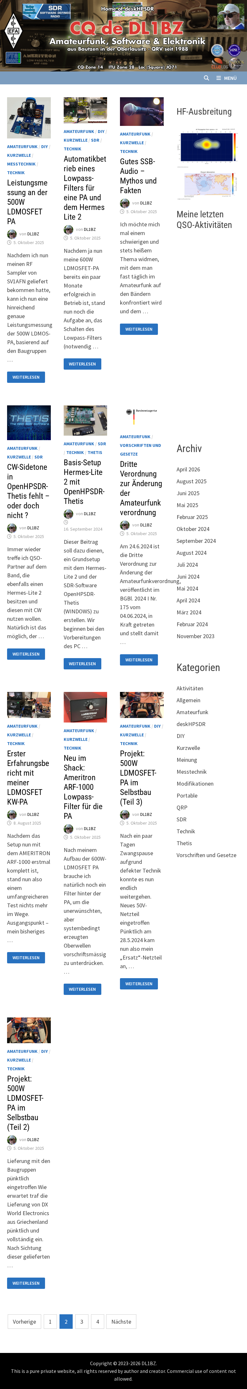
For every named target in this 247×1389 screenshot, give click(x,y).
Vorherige (24, 1321)
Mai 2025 (187, 505)
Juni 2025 (188, 493)
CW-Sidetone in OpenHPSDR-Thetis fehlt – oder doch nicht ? (28, 491)
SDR (95, 140)
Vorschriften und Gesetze (206, 855)
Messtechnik (21, 164)
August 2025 (191, 481)
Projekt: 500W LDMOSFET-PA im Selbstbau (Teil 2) (25, 1103)
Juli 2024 (187, 564)
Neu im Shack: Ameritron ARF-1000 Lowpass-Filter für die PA (83, 787)
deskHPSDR (191, 724)
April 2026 (188, 469)
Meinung (187, 759)
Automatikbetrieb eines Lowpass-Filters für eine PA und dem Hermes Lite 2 (85, 188)
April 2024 (188, 600)
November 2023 (196, 636)
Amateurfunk (22, 146)
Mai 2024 (187, 588)
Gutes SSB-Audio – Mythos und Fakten (138, 176)
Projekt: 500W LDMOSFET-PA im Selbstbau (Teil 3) (138, 778)
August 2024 (191, 552)
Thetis (94, 452)
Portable (187, 795)
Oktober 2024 (193, 529)
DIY (44, 146)
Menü (230, 78)
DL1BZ (33, 234)
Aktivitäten (190, 688)
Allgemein (188, 700)
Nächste (121, 1321)
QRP (182, 807)
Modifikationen (195, 783)
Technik (16, 172)
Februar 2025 (192, 517)
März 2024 (189, 612)
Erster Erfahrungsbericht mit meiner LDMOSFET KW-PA (28, 778)
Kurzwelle (19, 155)
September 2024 (196, 540)
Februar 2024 (192, 624)
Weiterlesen (28, 377)
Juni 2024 (188, 576)
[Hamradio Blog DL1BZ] (123, 35)
